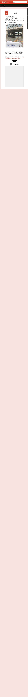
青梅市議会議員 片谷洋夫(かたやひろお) (15, 57)
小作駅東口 (14, 13)
